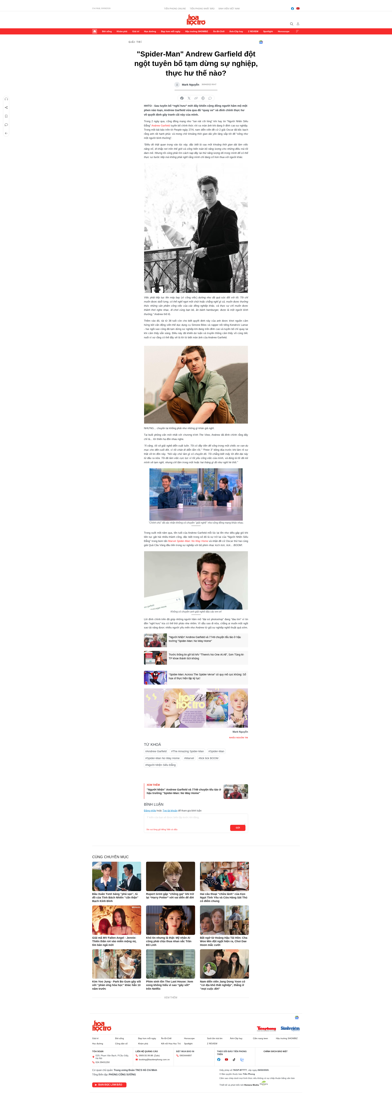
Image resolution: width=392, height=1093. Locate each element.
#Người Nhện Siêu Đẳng (160, 764)
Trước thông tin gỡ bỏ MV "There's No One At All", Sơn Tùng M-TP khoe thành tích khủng (206, 656)
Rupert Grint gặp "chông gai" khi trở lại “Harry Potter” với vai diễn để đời (170, 895)
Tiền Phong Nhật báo (202, 8)
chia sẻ (182, 98)
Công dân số (121, 1043)
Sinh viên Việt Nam (229, 8)
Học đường (150, 31)
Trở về (6, 133)
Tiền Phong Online (175, 8)
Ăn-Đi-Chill (218, 31)
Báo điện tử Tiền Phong (196, 20)
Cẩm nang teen (260, 1038)
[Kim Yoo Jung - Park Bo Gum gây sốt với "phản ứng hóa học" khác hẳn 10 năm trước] (116, 964)
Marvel (172, 541)
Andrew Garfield (160, 125)
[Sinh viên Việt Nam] (290, 1029)
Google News (260, 42)
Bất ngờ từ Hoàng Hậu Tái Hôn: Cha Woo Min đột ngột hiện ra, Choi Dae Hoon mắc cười (223, 941)
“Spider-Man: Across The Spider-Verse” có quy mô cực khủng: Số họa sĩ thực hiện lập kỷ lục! (207, 676)
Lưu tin (6, 116)
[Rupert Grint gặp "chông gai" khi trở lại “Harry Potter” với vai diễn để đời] (170, 876)
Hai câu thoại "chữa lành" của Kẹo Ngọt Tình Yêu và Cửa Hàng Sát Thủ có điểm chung (223, 897)
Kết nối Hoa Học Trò (171, 1043)
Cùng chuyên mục (110, 857)
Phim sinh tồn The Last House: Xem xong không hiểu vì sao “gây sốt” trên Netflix (169, 985)
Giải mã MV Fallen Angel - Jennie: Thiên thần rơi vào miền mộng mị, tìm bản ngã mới (114, 941)
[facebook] (292, 8)
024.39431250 (103, 1062)
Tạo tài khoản (170, 810)
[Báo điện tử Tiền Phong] (266, 1029)
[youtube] (298, 8)
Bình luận (6, 125)
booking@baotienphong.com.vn (154, 1059)
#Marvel (189, 758)
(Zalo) (157, 1055)
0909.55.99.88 (146, 1055)
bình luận (210, 98)
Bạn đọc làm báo (110, 1084)
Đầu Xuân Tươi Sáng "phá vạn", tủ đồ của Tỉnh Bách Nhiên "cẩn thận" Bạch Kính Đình (115, 897)
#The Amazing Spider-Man (187, 751)
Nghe (6, 99)
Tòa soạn (97, 1051)
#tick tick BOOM (208, 758)
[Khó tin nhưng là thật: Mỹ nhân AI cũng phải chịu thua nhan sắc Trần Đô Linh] (170, 920)
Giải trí (135, 31)
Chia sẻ (6, 108)
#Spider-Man (216, 751)
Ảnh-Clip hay (236, 31)
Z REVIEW (253, 31)
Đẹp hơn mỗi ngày (170, 31)
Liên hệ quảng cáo (147, 1051)
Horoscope (283, 31)
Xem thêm (297, 31)
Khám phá (122, 31)
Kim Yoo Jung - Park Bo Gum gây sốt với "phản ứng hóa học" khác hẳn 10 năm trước (116, 985)
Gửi (238, 827)
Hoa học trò (101, 1026)
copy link (196, 98)
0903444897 (186, 1055)
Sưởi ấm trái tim (214, 1038)
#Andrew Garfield (156, 751)
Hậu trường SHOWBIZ (196, 31)
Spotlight (268, 31)
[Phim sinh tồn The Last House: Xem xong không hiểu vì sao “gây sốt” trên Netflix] (170, 964)
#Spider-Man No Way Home (162, 758)
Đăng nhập (150, 810)
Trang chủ (94, 31)
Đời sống (107, 31)
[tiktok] (235, 1059)
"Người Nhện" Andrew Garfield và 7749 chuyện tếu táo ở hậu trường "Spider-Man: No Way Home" (205, 639)
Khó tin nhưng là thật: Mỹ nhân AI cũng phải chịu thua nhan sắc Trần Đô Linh (168, 941)
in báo (203, 98)
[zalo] (244, 1059)
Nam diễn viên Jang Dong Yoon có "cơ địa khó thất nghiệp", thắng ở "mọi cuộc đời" (222, 985)
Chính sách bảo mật (276, 1051)
